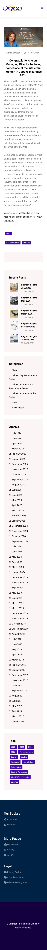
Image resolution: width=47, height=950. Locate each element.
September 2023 (20, 587)
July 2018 (17, 639)
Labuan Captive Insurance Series (23, 377)
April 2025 (17, 505)
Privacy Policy (14, 872)
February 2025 (19, 515)
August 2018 (18, 634)
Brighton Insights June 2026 (29, 286)
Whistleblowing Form (17, 882)
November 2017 (20, 680)
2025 (30, 747)
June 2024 (17, 551)
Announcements (12, 242)
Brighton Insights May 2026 (29, 299)
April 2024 (17, 562)
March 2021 (18, 603)
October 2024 (19, 536)
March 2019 (18, 608)
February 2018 (19, 665)
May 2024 (17, 556)
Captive (24, 757)
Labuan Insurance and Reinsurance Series (21, 386)
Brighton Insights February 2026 (29, 325)
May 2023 (17, 592)
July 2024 (17, 546)
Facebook (12, 819)
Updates (26, 242)
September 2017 (20, 690)
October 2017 (19, 685)
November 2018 (20, 618)
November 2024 (20, 531)
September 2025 (20, 479)
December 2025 (20, 464)
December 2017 (20, 675)
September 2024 (20, 541)
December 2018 (20, 613)
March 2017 (18, 716)
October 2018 (19, 623)
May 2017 (17, 706)
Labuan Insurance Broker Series (22, 395)
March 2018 (18, 659)
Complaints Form (15, 877)
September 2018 (20, 628)
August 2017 (18, 695)
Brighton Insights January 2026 (29, 338)
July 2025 (17, 490)
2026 (13, 752)
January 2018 (18, 670)
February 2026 (19, 454)
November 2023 (20, 582)
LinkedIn (11, 824)
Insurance (15, 762)
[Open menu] (42, 8)
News (8, 233)
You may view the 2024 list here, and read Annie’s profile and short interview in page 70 (23, 216)
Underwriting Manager (20, 777)
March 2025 (18, 510)
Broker (13, 757)
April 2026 (17, 443)
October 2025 (19, 474)
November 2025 (20, 469)
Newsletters (18, 407)
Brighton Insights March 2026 (29, 312)
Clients (15, 370)
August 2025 (18, 484)
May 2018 (17, 649)
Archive (10, 855)
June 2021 (17, 598)
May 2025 (17, 500)
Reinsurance (16, 767)
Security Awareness (19, 772)
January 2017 (18, 721)
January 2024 (18, 572)
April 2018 (17, 654)
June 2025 (17, 495)
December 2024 (20, 526)
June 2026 (17, 438)
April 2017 (17, 711)
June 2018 (17, 644)
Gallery (10, 849)
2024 (22, 747)
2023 (13, 747)
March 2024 (18, 567)
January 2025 (18, 520)
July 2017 (17, 701)
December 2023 (20, 577)
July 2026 (17, 433)
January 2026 (18, 459)
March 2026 (18, 448)
